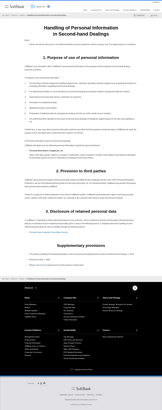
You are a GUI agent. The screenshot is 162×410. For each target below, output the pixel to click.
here (42, 265)
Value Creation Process (72, 343)
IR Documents (30, 340)
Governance (68, 314)
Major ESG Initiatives (71, 349)
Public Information (70, 320)
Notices (27, 307)
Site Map (99, 395)
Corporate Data (69, 307)
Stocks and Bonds (31, 349)
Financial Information (32, 343)
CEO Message (69, 304)
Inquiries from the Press (83, 369)
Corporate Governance (33, 352)
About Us (14, 15)
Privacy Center (80, 395)
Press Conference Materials (35, 314)
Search (135, 288)
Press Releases (30, 304)
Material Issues (69, 346)
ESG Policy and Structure (73, 340)
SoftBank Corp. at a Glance (35, 346)
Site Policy (90, 395)
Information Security (66, 395)
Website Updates (31, 311)
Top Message (69, 337)
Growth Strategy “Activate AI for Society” (118, 304)
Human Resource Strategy (113, 311)
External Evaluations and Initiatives (77, 355)
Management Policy (32, 337)
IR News (28, 355)
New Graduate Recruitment (113, 337)
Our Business (69, 311)
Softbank (81, 388)
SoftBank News (30, 317)
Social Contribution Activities (74, 317)
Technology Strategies (111, 307)
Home (7, 15)
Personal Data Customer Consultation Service (48, 232)
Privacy (22, 15)
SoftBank (14, 6)
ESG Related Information (73, 352)
